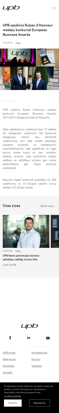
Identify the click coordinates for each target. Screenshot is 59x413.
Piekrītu (12, 403)
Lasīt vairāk (9, 264)
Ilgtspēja (36, 366)
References (9, 359)
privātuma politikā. (12, 396)
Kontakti (7, 372)
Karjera (36, 359)
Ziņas (18, 42)
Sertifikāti (8, 366)
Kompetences (39, 352)
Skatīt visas (47, 206)
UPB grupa (9, 352)
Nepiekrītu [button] (39, 403)
